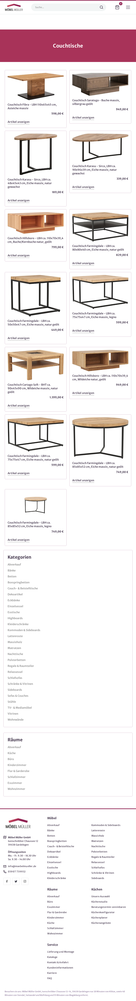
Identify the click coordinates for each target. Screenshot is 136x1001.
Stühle (12, 701)
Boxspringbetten (19, 582)
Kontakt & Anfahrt (57, 962)
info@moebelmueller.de (22, 866)
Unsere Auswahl (100, 896)
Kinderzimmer (17, 765)
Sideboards (15, 689)
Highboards (15, 618)
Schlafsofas (15, 677)
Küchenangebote (101, 922)
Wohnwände (16, 719)
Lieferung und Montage (60, 951)
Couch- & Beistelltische (23, 588)
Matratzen (14, 648)
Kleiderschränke (18, 624)
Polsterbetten (17, 660)
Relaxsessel (15, 672)
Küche (12, 753)
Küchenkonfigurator (103, 912)
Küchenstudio (99, 901)
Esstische (14, 612)
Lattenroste (15, 636)
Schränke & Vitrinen (20, 683)
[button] (117, 7)
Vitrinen (13, 713)
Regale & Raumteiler (21, 666)
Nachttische (15, 654)
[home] (14, 7)
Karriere (52, 973)
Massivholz (15, 642)
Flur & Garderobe (18, 771)
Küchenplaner (99, 917)
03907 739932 (17, 871)
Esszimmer (15, 783)
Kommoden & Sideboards (24, 630)
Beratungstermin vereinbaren (108, 907)
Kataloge (52, 957)
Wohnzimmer (16, 789)
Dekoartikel (15, 594)
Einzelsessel (15, 606)
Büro (11, 759)
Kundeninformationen (60, 967)
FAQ (49, 978)
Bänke (12, 570)
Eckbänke (14, 600)
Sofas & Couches (18, 695)
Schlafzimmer (17, 777)
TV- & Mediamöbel (20, 707)
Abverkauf (14, 564)
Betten (12, 576)
